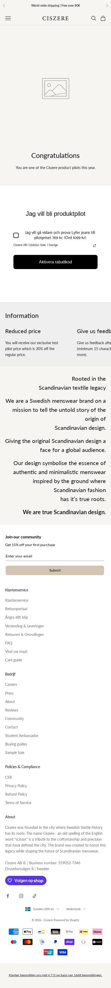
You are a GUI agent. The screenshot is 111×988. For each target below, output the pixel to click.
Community (14, 718)
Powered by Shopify (66, 920)
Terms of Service (18, 802)
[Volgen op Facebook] (7, 895)
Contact (11, 727)
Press (9, 693)
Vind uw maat (16, 651)
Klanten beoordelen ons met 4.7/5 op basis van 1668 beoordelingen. (55, 975)
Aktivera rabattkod (55, 262)
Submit (55, 570)
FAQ (8, 643)
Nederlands (73, 909)
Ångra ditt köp (16, 617)
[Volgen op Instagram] (21, 895)
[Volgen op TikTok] (34, 895)
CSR (8, 777)
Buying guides (16, 744)
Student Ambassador (21, 735)
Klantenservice (16, 600)
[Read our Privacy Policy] (94, 246)
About (10, 701)
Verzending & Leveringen (24, 626)
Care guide (13, 660)
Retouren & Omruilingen (24, 634)
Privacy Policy (16, 786)
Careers (11, 684)
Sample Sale (14, 752)
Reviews (11, 710)
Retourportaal (16, 609)
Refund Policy (16, 794)
